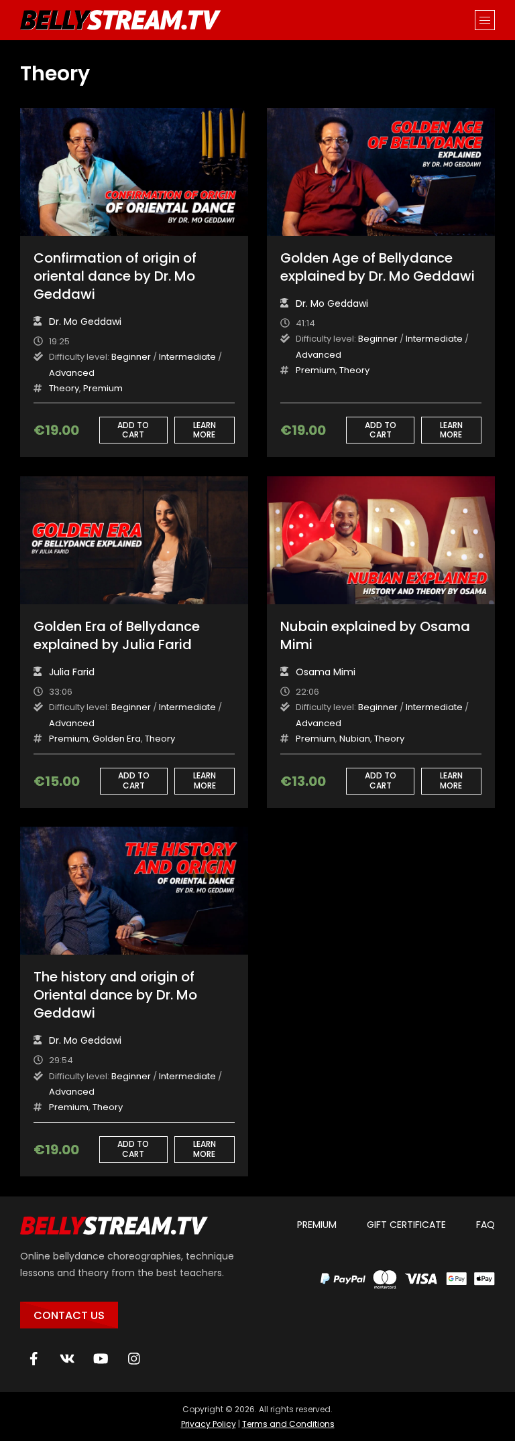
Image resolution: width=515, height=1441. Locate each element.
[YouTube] (100, 1358)
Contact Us (69, 1315)
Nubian (354, 738)
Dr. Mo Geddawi (85, 321)
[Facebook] (33, 1358)
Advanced (72, 372)
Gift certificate (406, 1224)
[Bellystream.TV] (120, 20)
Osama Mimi (325, 672)
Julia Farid (72, 672)
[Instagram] (134, 1358)
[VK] (67, 1358)
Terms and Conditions (288, 1424)
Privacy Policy (208, 1424)
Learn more (204, 429)
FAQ (485, 1224)
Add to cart (133, 429)
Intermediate (187, 356)
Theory (64, 388)
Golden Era (117, 738)
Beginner (131, 356)
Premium (103, 388)
